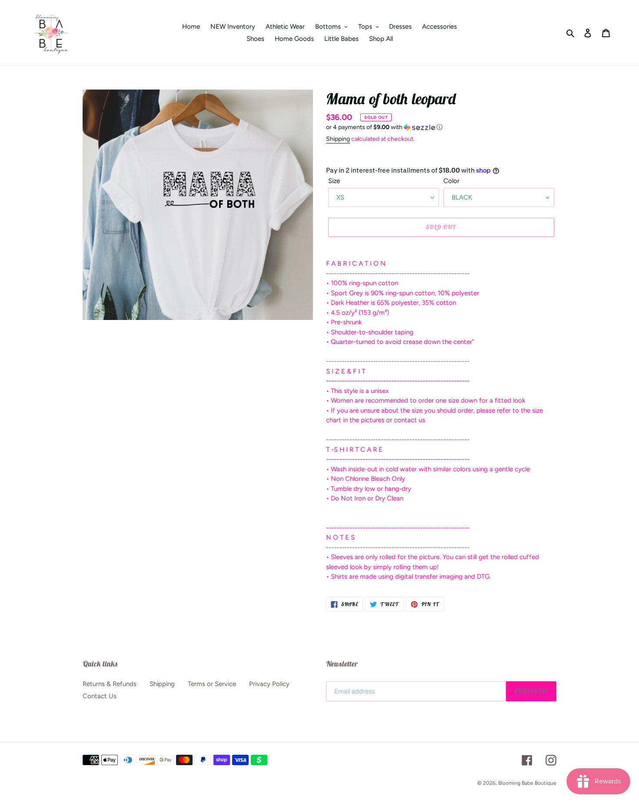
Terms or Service (212, 684)
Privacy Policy (269, 684)
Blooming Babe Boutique (527, 783)
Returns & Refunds (109, 684)
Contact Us (99, 696)
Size (334, 181)
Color (451, 181)
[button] (384, 127)
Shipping (338, 139)
